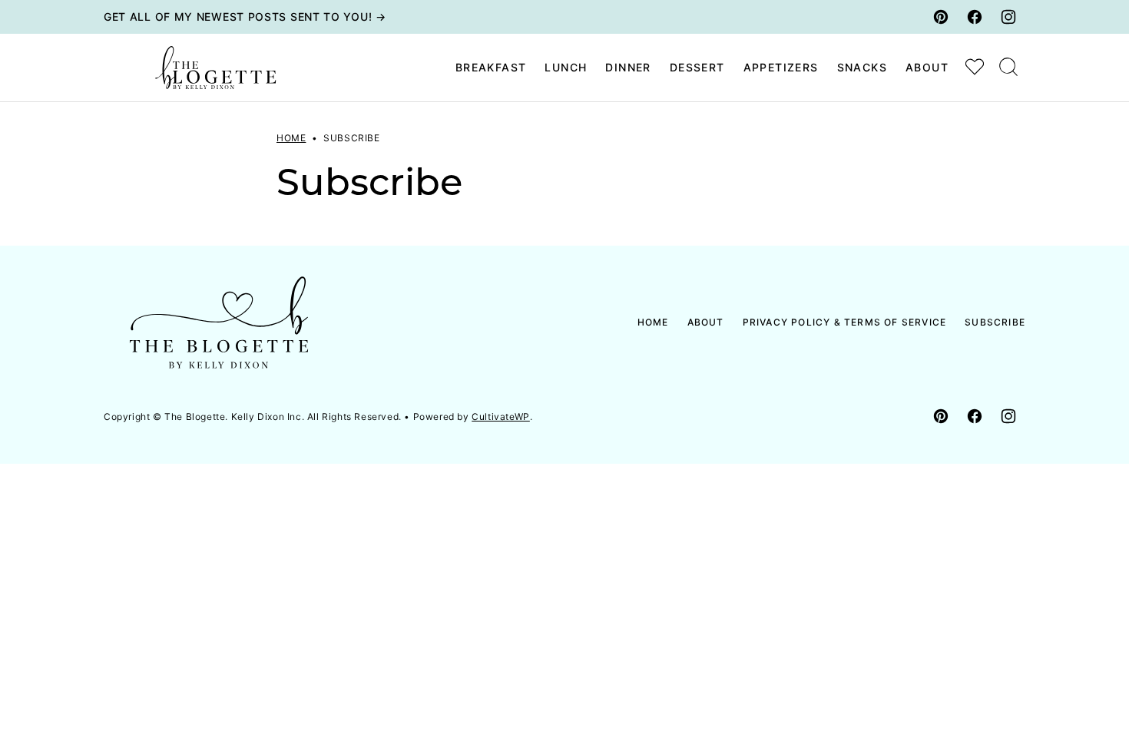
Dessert (697, 67)
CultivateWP (501, 416)
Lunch (566, 67)
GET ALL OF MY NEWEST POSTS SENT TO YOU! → (245, 16)
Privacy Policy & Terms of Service (845, 322)
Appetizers (781, 67)
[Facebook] (975, 17)
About (927, 67)
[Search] (1008, 67)
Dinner (628, 67)
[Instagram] (1008, 17)
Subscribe (995, 322)
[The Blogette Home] (216, 67)
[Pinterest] (941, 17)
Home (291, 138)
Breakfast (491, 67)
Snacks (862, 67)
